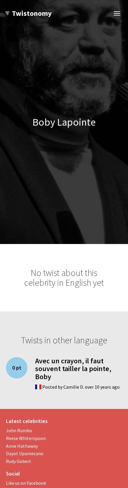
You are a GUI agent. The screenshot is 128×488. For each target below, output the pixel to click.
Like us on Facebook (26, 483)
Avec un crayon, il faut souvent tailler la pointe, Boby (73, 368)
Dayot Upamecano (24, 453)
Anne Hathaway (22, 446)
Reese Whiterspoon (26, 438)
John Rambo (19, 430)
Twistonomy (32, 13)
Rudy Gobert (18, 461)
